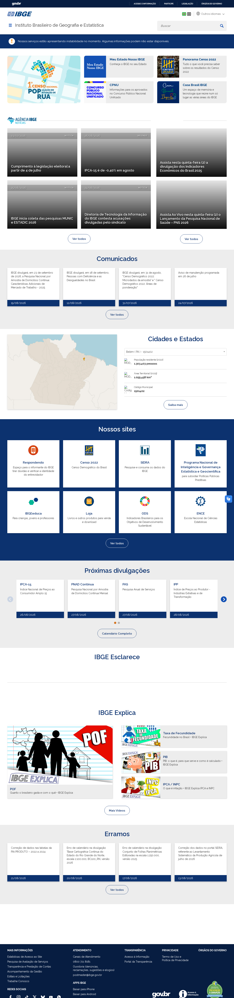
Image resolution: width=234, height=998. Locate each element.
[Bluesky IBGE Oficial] (43, 995)
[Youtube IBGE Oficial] (51, 995)
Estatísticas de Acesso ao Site (24, 956)
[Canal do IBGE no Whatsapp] (59, 995)
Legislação (187, 4)
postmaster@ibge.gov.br (87, 975)
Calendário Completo (117, 633)
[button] (10, 599)
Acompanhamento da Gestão (24, 971)
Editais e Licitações (18, 976)
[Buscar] (222, 26)
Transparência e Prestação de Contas (29, 966)
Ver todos (79, 239)
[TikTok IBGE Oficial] (26, 995)
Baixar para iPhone (84, 989)
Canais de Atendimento (86, 956)
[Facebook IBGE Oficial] (10, 995)
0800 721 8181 (81, 961)
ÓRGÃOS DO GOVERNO (212, 950)
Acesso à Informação (136, 956)
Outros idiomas (210, 14)
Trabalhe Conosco (18, 981)
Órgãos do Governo (211, 4)
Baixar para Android (84, 994)
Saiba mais (175, 405)
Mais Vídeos (117, 810)
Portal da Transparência (138, 961)
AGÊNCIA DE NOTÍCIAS (23, 121)
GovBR (16, 3)
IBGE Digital (169, 119)
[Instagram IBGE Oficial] (18, 995)
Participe (168, 4)
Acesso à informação (145, 4)
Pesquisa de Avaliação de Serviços (27, 961)
